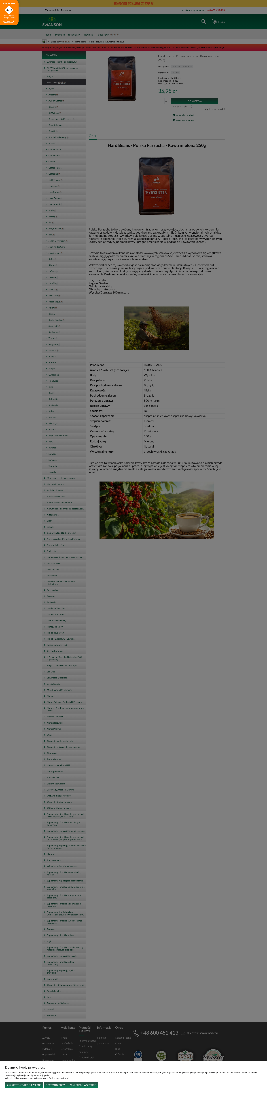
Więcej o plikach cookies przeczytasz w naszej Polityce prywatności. (37, 1078)
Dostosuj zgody (55, 1085)
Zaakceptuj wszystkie (83, 1085)
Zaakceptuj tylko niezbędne (24, 1085)
